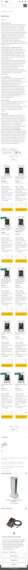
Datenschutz (12, 552)
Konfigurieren (14, 560)
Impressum (5, 552)
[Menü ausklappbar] (2, 1)
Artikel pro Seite (7, 152)
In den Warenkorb (7, 209)
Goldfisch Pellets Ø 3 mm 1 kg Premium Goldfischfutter (20, 230)
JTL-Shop (16, 568)
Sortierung (12, 149)
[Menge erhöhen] (12, 205)
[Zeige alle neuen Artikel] (26, 508)
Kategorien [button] (4, 437)
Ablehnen (14, 564)
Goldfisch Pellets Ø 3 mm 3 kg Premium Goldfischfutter (20, 281)
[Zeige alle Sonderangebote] (26, 473)
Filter (4, 149)
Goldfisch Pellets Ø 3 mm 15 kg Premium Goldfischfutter (6, 281)
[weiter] (25, 159)
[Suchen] (25, 5)
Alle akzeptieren (14, 555)
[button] (19, 1)
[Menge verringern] (2, 205)
